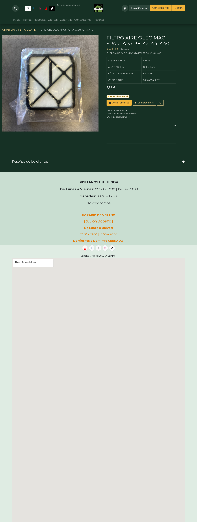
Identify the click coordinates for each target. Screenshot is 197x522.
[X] (28, 8)
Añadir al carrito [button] (120, 102)
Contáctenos (160, 7)
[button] (15, 8)
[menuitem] (16, 20)
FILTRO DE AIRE (27, 30)
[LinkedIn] (34, 8)
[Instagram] (40, 8)
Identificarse (139, 8)
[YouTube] (46, 8)
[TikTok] (52, 8)
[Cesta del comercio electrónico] (125, 8)
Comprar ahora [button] (145, 102)
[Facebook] (22, 8)
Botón (178, 7)
